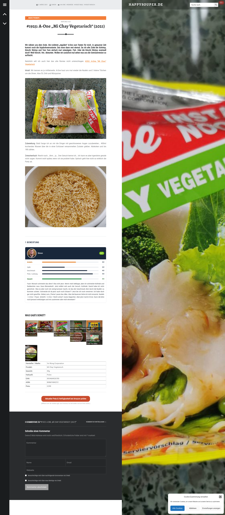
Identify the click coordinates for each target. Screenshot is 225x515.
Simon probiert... (33, 18)
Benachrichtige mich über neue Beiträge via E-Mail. (44, 480)
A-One (63, 5)
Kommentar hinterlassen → (96, 422)
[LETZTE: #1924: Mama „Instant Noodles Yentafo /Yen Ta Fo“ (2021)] (4, 23)
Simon (53, 5)
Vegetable (79, 5)
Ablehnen (192, 508)
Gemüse (70, 5)
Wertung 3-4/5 (66, 22)
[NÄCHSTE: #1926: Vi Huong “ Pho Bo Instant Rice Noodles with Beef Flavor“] (4, 14)
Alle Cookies (177, 508)
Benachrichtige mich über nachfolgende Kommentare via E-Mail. (49, 475)
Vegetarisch (90, 5)
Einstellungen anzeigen (211, 508)
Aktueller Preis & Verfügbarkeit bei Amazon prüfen (65, 399)
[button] (220, 497)
